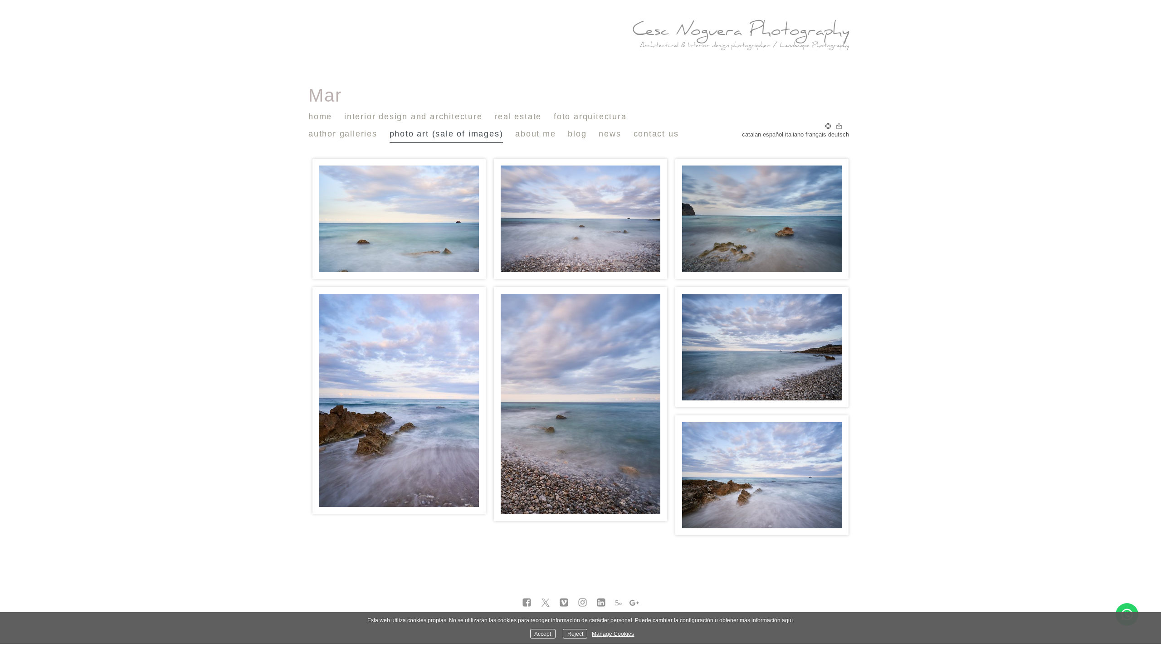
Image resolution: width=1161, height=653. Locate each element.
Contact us (656, 133)
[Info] (828, 127)
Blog (577, 133)
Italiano (794, 134)
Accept (542, 634)
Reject (575, 634)
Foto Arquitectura (590, 116)
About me (535, 133)
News (610, 133)
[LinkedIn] (601, 603)
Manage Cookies (613, 634)
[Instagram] (583, 603)
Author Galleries (342, 133)
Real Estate (517, 116)
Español (773, 134)
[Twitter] (545, 603)
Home (320, 116)
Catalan (751, 134)
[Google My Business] (634, 603)
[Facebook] (527, 603)
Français (815, 134)
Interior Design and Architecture (413, 116)
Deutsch (838, 134)
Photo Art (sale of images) (446, 133)
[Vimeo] (564, 603)
